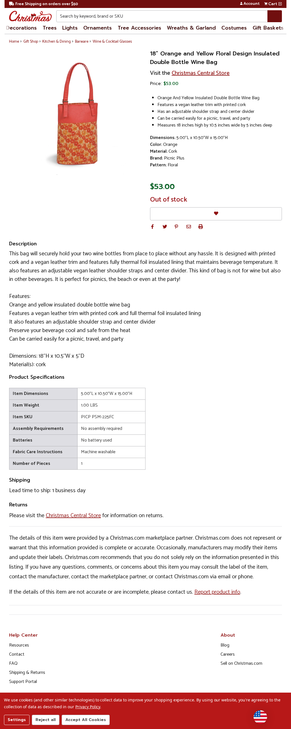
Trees (50, 28)
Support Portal (23, 681)
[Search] (274, 16)
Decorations (21, 28)
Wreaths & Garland (191, 28)
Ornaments (97, 28)
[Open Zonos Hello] (260, 717)
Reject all (46, 720)
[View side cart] (280, 4)
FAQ (13, 663)
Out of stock (168, 200)
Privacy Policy (87, 706)
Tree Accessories (139, 28)
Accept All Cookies (85, 720)
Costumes (234, 28)
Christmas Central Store (201, 73)
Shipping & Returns (27, 672)
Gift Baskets (268, 28)
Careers (228, 654)
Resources (19, 645)
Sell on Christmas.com (241, 663)
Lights (70, 28)
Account (251, 4)
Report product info (217, 592)
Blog (225, 645)
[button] (152, 226)
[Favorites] (216, 213)
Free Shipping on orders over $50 (46, 4)
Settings (17, 720)
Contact (16, 654)
